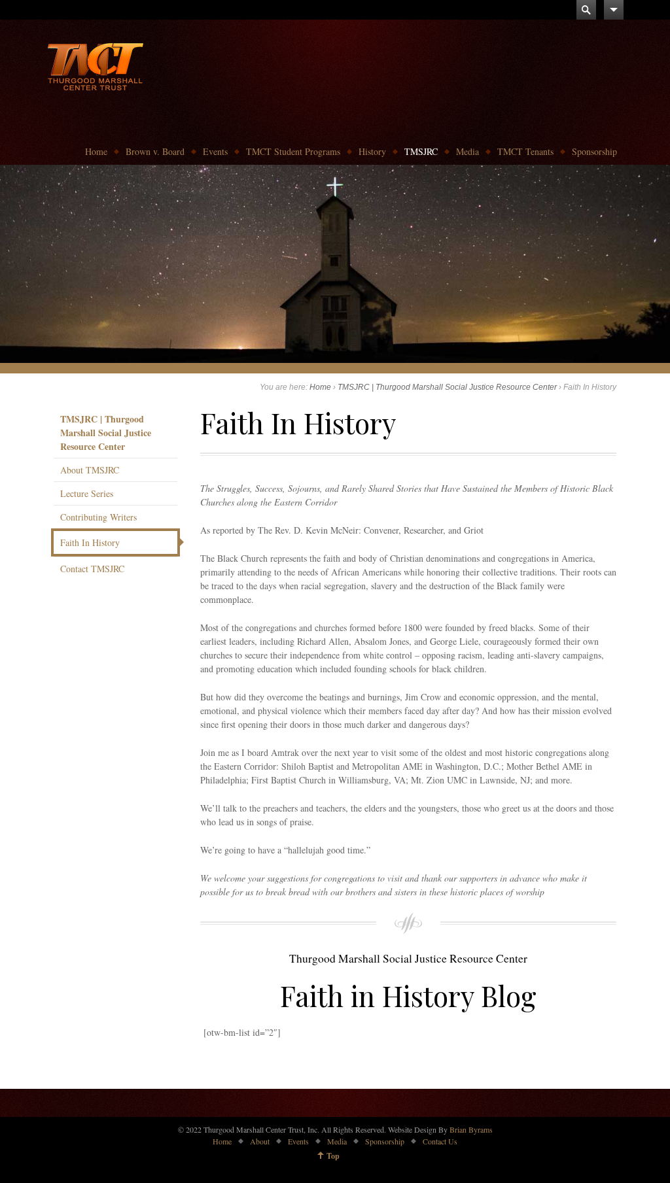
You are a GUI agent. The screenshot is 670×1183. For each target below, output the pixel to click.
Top (333, 1155)
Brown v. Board (155, 151)
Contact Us (440, 1141)
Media (467, 151)
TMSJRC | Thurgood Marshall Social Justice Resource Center (447, 387)
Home (96, 151)
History (372, 151)
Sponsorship (594, 151)
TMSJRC (421, 151)
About (260, 1141)
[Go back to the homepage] (95, 65)
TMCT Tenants (525, 151)
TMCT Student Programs (293, 151)
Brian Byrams (471, 1129)
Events (215, 151)
